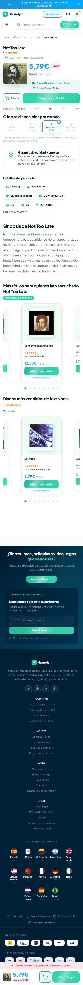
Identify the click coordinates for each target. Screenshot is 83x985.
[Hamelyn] (12, 14)
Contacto (41, 785)
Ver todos (9, 411)
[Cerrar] (79, 4)
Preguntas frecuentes (41, 753)
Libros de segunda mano (42, 704)
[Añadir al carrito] (45, 977)
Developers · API (41, 828)
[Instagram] (28, 688)
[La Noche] (41, 436)
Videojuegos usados (41, 720)
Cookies (41, 817)
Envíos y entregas (41, 774)
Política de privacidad (41, 812)
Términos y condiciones (41, 823)
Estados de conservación (41, 790)
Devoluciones (41, 779)
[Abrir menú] (6, 24)
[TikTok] (37, 688)
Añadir (14, 98)
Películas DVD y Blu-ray (42, 709)
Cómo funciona (42, 742)
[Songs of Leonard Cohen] (41, 323)
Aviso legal (41, 806)
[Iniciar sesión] (77, 14)
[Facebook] (54, 688)
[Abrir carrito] (68, 14)
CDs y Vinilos (41, 715)
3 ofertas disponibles (41, 491)
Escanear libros (41, 736)
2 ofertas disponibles (41, 378)
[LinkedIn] (45, 688)
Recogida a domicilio (41, 747)
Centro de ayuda (41, 769)
